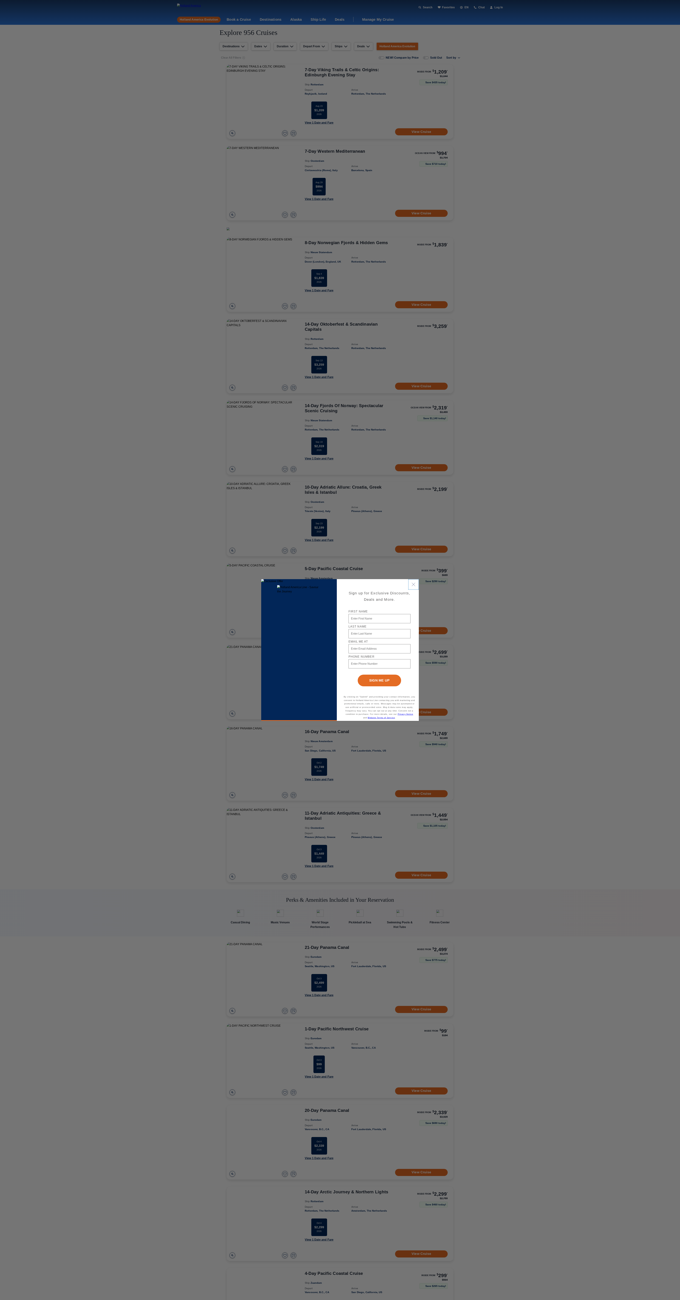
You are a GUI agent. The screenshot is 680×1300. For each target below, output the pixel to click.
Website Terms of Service (381, 718)
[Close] (413, 584)
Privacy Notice (405, 714)
